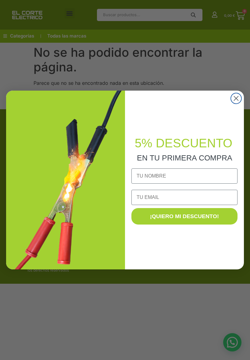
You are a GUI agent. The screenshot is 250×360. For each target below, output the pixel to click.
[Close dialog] (236, 98)
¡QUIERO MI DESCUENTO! (184, 216)
